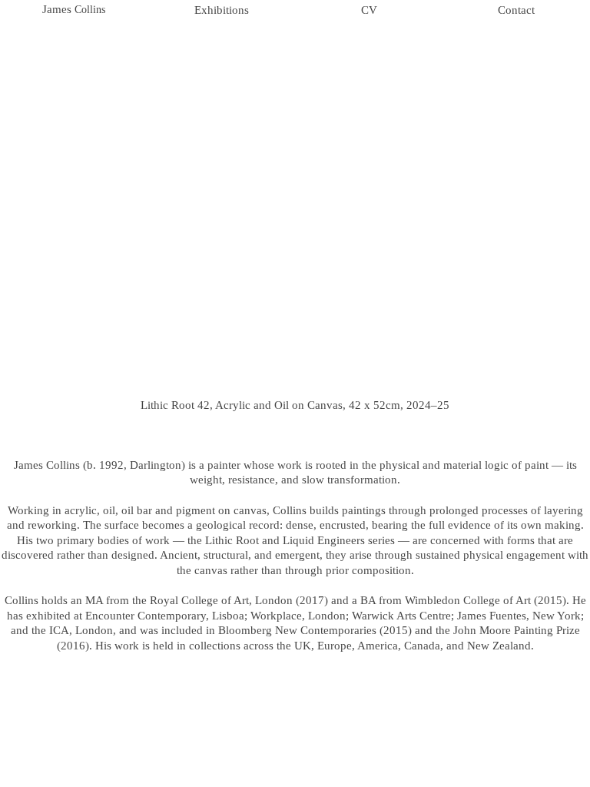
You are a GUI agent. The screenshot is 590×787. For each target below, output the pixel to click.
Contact (516, 9)
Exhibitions (221, 9)
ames (59, 9)
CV (369, 9)
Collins (88, 9)
